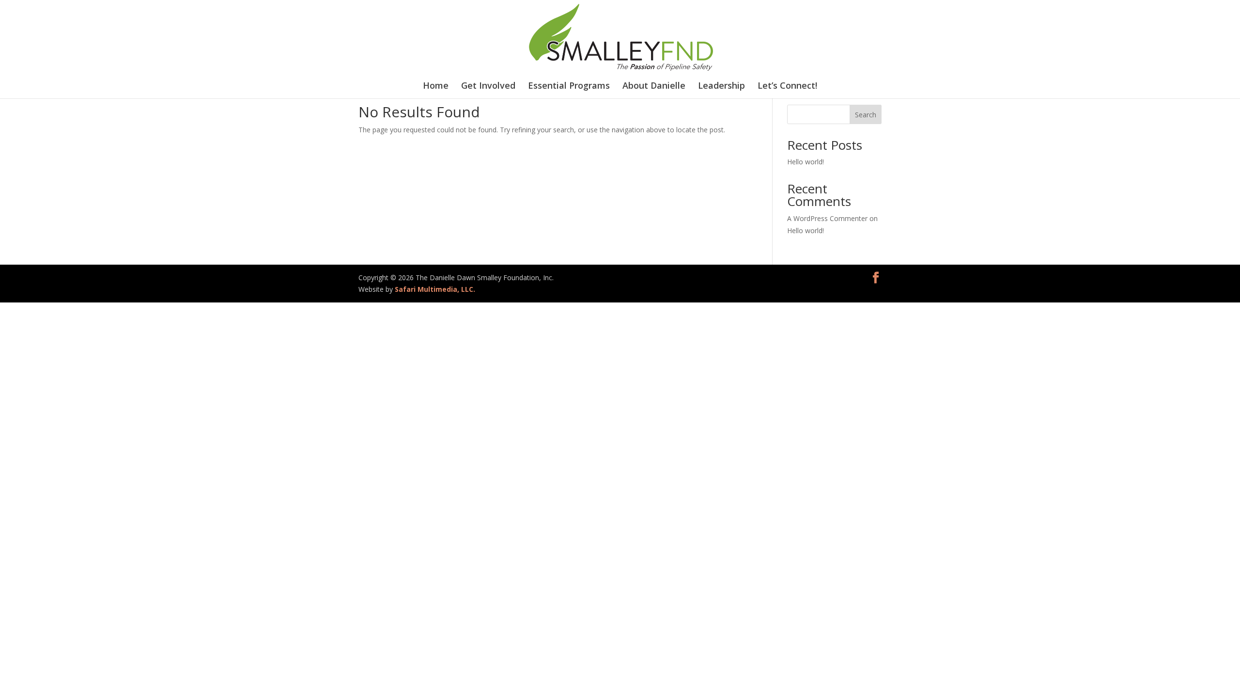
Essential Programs (569, 86)
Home (436, 86)
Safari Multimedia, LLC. (435, 289)
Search (865, 114)
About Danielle (653, 86)
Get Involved (488, 86)
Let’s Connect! (787, 86)
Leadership (721, 86)
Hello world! (805, 161)
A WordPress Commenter (827, 218)
